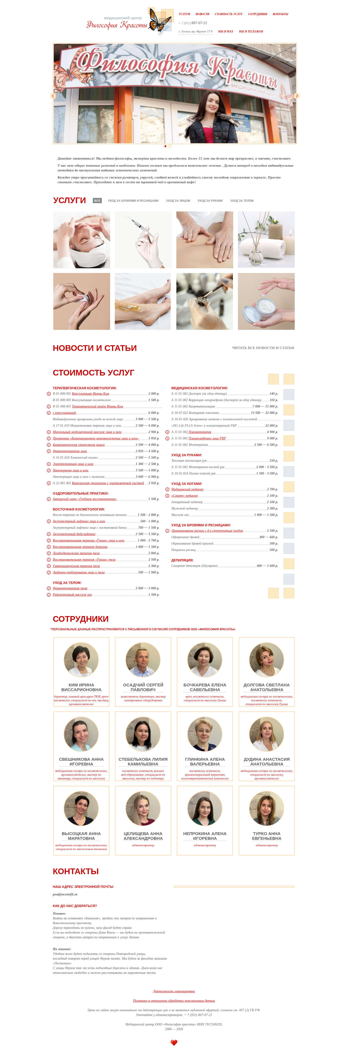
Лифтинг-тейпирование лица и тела (79, 572)
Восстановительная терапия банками (80, 547)
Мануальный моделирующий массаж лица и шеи (87, 432)
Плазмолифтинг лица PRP (207, 438)
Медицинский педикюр (187, 489)
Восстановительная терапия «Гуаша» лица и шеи (88, 540)
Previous (53, 95)
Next (296, 95)
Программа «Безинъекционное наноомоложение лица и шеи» (96, 438)
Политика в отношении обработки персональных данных (174, 1000)
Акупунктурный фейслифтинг (74, 534)
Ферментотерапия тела (70, 588)
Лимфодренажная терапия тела (76, 553)
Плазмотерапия (199, 432)
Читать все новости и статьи (263, 348)
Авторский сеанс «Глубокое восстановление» (85, 499)
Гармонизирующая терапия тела (76, 566)
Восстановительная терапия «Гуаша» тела (84, 559)
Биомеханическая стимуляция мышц (79, 445)
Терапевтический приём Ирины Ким (97, 406)
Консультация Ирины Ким (90, 393)
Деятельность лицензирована (174, 991)
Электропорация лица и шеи (73, 464)
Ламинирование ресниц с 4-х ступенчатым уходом (207, 530)
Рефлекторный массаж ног (72, 594)
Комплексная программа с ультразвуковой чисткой (108, 483)
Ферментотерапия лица (70, 451)
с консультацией (64, 413)
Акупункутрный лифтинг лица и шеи (79, 521)
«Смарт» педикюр (184, 495)
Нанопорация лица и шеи (70, 470)
